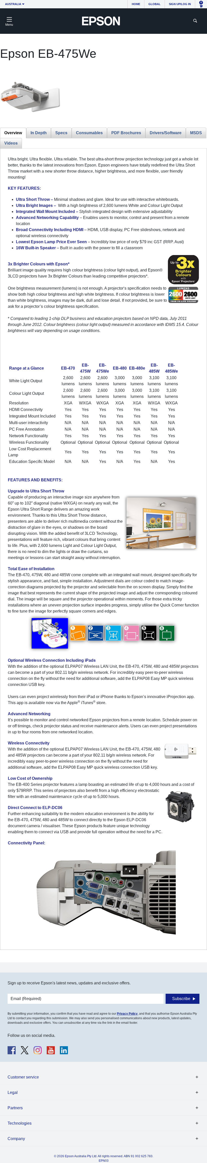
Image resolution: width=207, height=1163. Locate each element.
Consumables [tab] (89, 133)
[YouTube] (51, 1050)
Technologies (20, 1123)
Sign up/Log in (180, 4)
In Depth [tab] (39, 133)
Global (154, 4)
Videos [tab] (11, 143)
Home (136, 4)
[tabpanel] (103, 549)
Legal (13, 1092)
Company (16, 1139)
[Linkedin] (64, 1050)
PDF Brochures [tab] (126, 133)
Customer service (23, 1077)
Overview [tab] (13, 133)
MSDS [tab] (196, 133)
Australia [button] (13, 4)
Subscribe (181, 998)
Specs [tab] (61, 133)
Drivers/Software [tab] (166, 133)
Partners (15, 1108)
